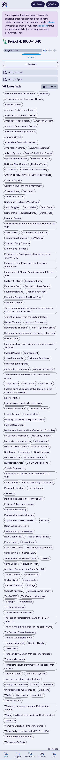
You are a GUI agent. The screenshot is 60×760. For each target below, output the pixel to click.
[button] (35, 57)
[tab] (30, 57)
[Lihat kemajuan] (50, 50)
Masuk (51, 22)
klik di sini (43, 25)
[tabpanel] (30, 72)
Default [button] (49, 86)
